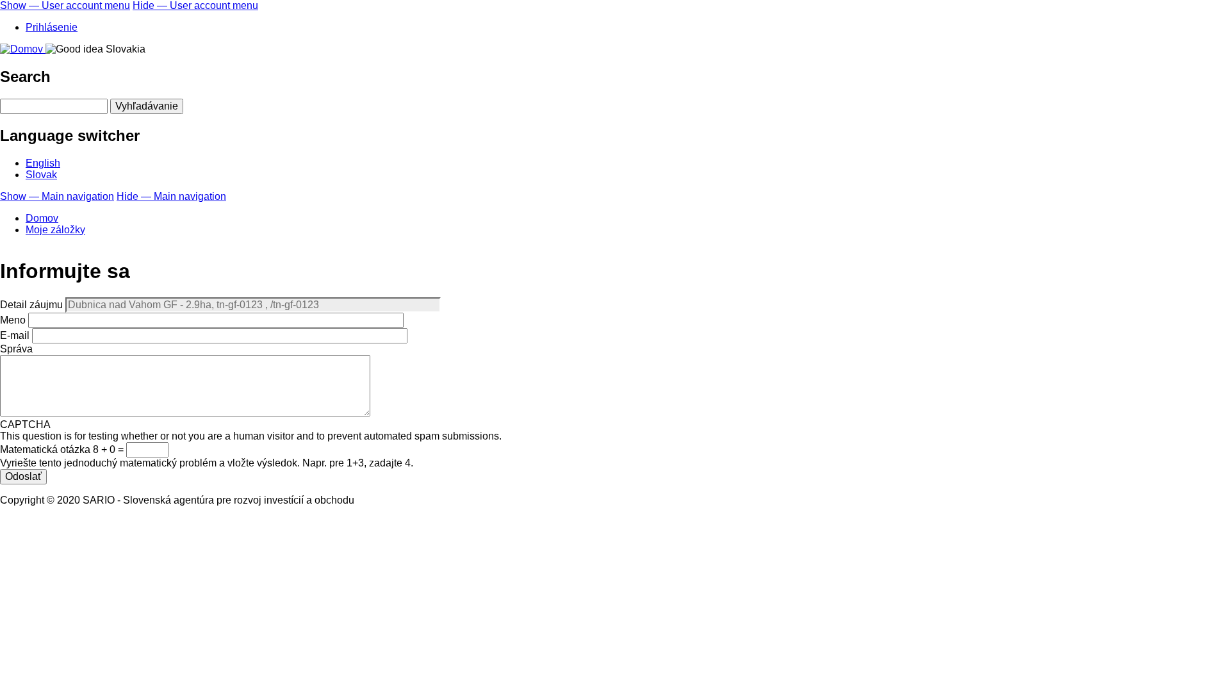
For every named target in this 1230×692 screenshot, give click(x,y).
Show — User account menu (65, 5)
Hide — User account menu (195, 5)
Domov (42, 218)
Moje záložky (55, 229)
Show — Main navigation (57, 196)
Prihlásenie (52, 27)
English (43, 163)
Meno (13, 320)
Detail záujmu (31, 304)
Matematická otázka (45, 449)
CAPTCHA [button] (25, 424)
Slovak (41, 174)
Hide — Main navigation (171, 196)
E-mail (14, 335)
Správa (16, 348)
